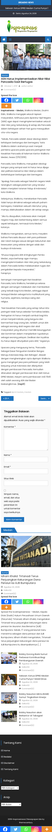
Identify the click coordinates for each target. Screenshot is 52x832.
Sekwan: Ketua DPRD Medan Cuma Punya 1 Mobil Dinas (34, 677)
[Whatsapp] (28, 100)
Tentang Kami (11, 769)
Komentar (10, 426)
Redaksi (7, 756)
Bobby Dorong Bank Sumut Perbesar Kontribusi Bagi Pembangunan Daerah (33, 657)
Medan (5, 75)
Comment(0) (10, 89)
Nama (8, 455)
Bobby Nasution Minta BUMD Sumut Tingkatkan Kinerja (34, 695)
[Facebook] (6, 100)
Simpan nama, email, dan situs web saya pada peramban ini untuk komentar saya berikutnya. (12, 503)
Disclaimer (9, 763)
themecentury (25, 822)
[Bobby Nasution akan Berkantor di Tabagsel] (9, 716)
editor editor (27, 86)
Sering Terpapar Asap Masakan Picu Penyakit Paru (46, 398)
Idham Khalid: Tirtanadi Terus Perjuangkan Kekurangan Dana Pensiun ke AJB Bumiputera (20, 579)
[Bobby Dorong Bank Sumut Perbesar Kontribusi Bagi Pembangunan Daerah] (9, 658)
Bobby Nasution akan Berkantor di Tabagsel (31, 714)
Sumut (5, 572)
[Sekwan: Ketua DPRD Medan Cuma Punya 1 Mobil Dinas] (9, 679)
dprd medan (17, 392)
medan (27, 392)
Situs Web (9, 478)
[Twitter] (17, 100)
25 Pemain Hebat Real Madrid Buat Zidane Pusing (9, 398)
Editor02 (7, 590)
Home (7, 750)
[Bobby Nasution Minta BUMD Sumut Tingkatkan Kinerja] (9, 698)
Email (7, 466)
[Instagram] (38, 100)
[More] (6, 105)
